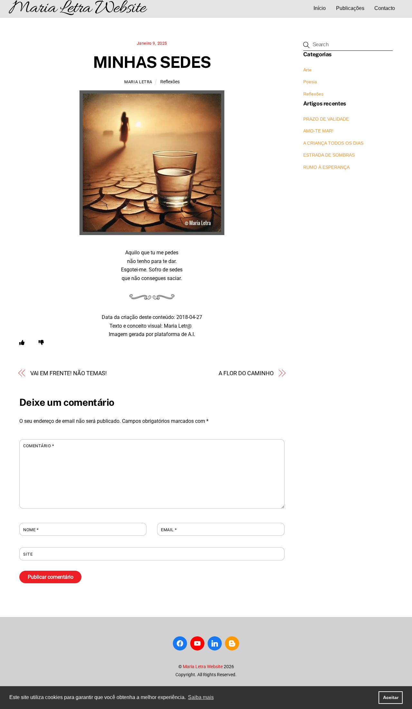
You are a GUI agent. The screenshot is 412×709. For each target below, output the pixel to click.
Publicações (350, 8)
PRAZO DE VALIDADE (326, 119)
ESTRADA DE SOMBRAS (329, 155)
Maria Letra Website (203, 666)
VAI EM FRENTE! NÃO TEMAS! (68, 373)
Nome (31, 529)
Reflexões (170, 82)
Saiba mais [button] (201, 697)
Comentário (38, 445)
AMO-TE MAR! (318, 130)
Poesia (310, 81)
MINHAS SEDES (152, 62)
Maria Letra (138, 81)
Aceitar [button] (390, 697)
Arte (307, 69)
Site (28, 554)
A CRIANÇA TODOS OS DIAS (333, 143)
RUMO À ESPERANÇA (326, 167)
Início (320, 8)
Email (169, 529)
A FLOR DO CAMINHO (246, 373)
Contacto (384, 8)
